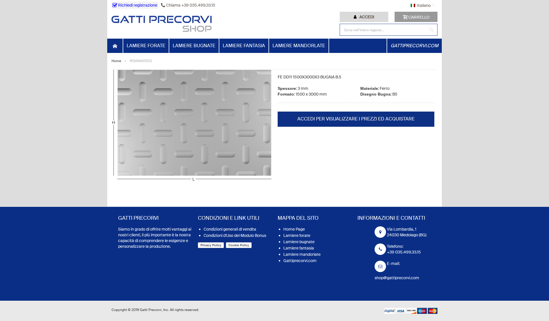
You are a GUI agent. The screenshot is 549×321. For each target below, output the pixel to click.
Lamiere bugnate (299, 241)
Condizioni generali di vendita (230, 229)
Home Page (294, 229)
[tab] (364, 17)
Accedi (366, 16)
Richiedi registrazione (137, 5)
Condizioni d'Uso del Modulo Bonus (235, 235)
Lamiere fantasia (298, 248)
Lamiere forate (296, 235)
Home (116, 61)
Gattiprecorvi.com (300, 260)
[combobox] (388, 29)
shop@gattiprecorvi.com (397, 277)
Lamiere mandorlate (302, 254)
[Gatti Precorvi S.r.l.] (162, 24)
